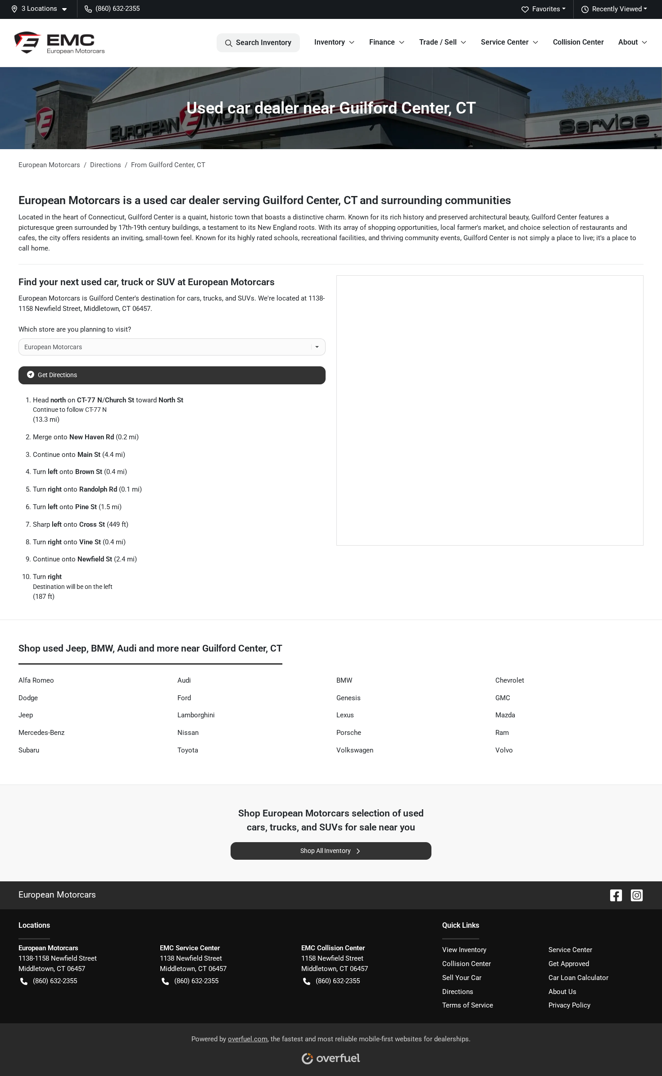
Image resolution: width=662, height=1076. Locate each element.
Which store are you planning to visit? (74, 329)
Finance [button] (382, 42)
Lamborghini (196, 715)
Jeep (25, 715)
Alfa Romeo (36, 680)
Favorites (546, 9)
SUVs (246, 298)
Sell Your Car (461, 978)
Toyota (187, 750)
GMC (502, 698)
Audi (184, 680)
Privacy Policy (569, 1005)
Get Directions (57, 374)
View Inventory (464, 950)
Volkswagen (354, 750)
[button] (42, 9)
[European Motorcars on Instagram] (633, 894)
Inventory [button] (329, 42)
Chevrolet (509, 680)
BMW (344, 680)
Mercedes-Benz (41, 733)
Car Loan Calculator (578, 978)
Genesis (348, 698)
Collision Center (578, 42)
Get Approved (569, 964)
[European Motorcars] (59, 43)
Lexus (345, 715)
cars (193, 298)
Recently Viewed (617, 9)
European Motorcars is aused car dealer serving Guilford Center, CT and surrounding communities (264, 200)
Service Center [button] (505, 42)
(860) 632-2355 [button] (117, 9)
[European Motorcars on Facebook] (612, 894)
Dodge (28, 698)
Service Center (570, 950)
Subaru (28, 750)
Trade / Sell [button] (438, 42)
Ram (502, 733)
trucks (212, 298)
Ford (184, 698)
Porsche (348, 733)
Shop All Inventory (325, 850)
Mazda (505, 715)
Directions (457, 992)
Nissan (188, 733)
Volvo (504, 750)
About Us (562, 992)
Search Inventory (263, 42)
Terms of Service (467, 1005)
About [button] (628, 42)
